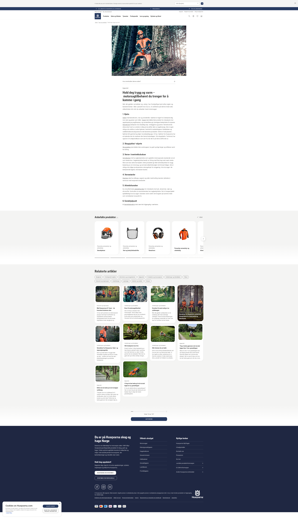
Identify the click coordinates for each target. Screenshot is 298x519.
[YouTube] (110, 487)
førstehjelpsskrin (129, 204)
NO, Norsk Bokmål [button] (107, 11)
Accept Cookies (50, 506)
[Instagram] (103, 487)
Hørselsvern (126, 125)
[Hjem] (98, 16)
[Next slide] (203, 239)
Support (181, 11)
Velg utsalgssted (199, 11)
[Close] (59, 503)
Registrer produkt (188, 11)
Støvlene (125, 178)
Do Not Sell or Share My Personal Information (50, 510)
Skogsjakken (127, 147)
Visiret (144, 120)
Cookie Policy (9, 512)
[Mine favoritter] (197, 16)
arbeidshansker (139, 189)
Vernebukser (127, 158)
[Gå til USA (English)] (202, 3)
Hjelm (124, 118)
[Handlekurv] (201, 16)
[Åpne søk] (189, 16)
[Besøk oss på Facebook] (97, 487)
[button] (106, 16)
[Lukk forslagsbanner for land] (295, 3)
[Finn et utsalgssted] (193, 16)
